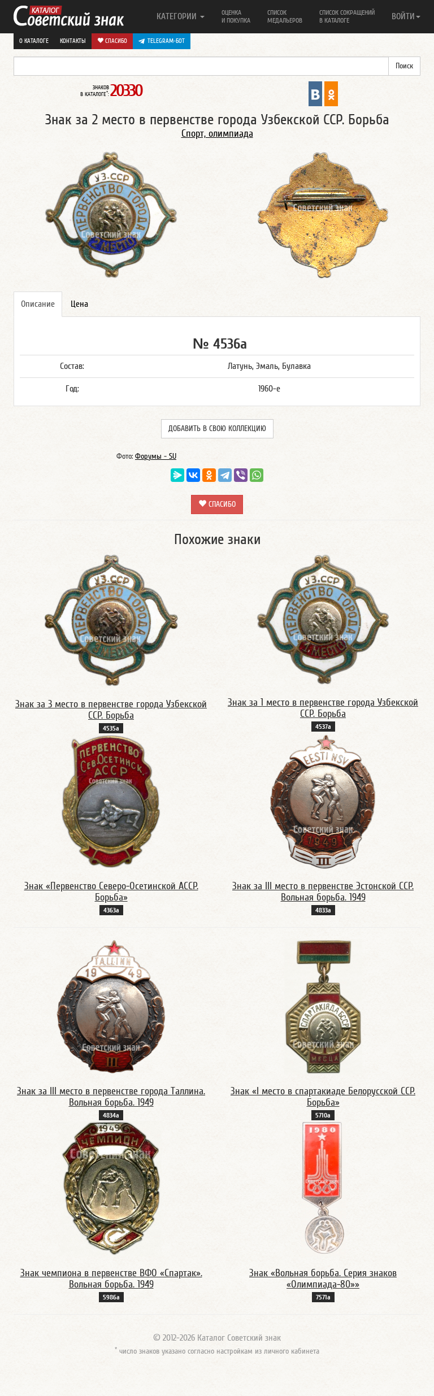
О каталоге (34, 41)
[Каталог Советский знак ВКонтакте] (315, 93)
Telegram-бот (166, 41)
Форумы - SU (155, 456)
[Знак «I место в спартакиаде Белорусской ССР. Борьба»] (323, 1006)
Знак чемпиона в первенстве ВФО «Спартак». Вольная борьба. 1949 (111, 1278)
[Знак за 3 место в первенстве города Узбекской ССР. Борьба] (111, 620)
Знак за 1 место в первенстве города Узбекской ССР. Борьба (323, 708)
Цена (79, 304)
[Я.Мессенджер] (177, 475)
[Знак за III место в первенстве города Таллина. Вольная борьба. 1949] (111, 1006)
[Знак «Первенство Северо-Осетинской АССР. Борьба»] (111, 801)
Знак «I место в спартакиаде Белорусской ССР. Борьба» (323, 1096)
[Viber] (241, 475)
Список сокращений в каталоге (347, 16)
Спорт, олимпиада (217, 134)
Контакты (73, 41)
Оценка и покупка (236, 16)
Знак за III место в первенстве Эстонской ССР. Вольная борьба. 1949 (323, 891)
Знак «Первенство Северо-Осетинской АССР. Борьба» (111, 891)
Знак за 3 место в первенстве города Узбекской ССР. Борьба (111, 709)
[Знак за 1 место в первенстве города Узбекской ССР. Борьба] (323, 619)
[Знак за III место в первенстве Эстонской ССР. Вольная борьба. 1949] (323, 801)
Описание (38, 304)
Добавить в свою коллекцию (217, 428)
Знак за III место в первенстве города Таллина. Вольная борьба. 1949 (111, 1096)
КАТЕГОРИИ (178, 16)
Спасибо (115, 41)
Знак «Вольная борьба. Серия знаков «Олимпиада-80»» (323, 1278)
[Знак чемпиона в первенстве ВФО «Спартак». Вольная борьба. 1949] (111, 1188)
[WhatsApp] (256, 475)
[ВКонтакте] (193, 475)
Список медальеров (284, 16)
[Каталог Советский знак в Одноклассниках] (331, 93)
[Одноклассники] (209, 475)
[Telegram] (225, 475)
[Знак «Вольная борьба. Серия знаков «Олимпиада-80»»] (323, 1188)
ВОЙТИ (403, 16)
